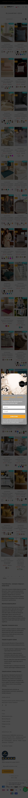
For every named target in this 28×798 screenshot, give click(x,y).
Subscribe (14, 416)
